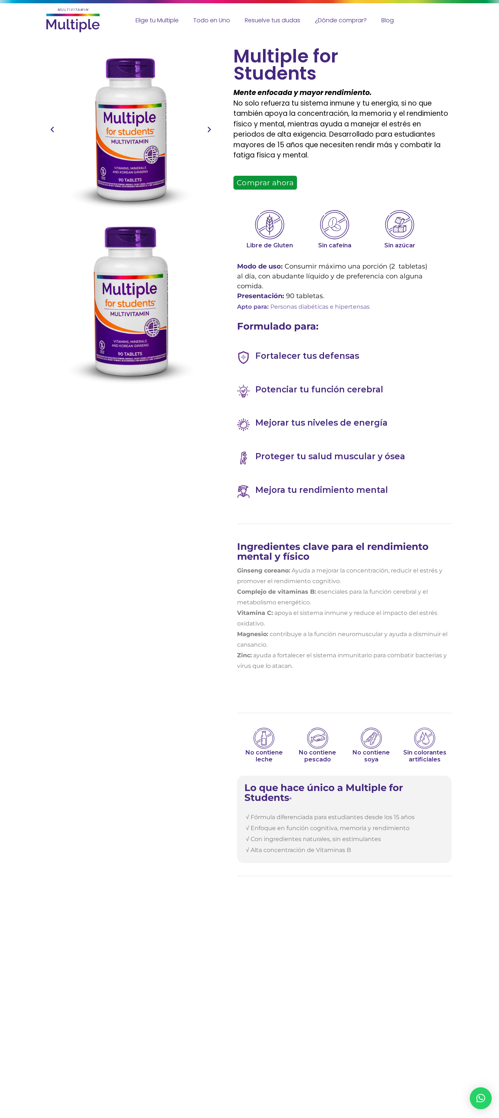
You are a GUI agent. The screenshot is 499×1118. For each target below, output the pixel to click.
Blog (387, 20)
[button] (52, 129)
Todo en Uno (211, 20)
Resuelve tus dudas (272, 20)
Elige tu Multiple (157, 20)
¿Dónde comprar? (341, 20)
